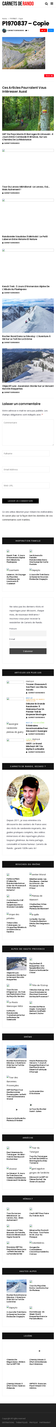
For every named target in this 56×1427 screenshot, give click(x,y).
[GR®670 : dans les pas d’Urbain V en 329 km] (39, 1374)
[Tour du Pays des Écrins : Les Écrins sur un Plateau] (30, 1281)
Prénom (13, 628)
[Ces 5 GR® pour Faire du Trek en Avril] (30, 1209)
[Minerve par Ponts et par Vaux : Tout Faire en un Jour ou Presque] (30, 1226)
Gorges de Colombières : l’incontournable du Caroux (39, 1250)
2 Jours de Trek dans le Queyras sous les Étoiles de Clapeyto (39, 576)
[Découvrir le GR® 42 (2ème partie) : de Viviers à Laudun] (39, 1171)
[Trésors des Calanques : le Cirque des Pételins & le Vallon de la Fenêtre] (17, 916)
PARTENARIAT (45, 1422)
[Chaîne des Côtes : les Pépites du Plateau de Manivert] (39, 898)
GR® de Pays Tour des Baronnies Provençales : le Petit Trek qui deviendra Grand (16, 1094)
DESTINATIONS (8, 1422)
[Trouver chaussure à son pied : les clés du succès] (15, 687)
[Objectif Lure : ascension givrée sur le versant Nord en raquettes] (28, 365)
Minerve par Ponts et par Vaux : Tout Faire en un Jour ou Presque (39, 1233)
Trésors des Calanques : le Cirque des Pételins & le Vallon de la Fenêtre (17, 927)
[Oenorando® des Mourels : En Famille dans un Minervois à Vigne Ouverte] (8, 1226)
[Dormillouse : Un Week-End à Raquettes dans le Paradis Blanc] (30, 1307)
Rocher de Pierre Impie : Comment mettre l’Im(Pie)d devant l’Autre (37, 1010)
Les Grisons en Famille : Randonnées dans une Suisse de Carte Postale (38, 560)
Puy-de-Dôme (39, 722)
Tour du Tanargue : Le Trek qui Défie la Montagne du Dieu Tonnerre (38, 1159)
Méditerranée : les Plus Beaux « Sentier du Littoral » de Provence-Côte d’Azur (38, 883)
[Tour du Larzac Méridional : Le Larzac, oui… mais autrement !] (28, 166)
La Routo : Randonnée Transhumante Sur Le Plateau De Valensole (16, 1015)
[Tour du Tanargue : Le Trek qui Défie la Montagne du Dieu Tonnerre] (39, 1150)
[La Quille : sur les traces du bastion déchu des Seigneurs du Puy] (34, 914)
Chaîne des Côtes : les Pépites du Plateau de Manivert (39, 906)
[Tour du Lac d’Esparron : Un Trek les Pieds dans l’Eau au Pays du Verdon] (8, 985)
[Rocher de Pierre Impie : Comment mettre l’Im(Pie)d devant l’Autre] (30, 1002)
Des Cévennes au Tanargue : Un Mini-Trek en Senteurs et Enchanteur (16, 1155)
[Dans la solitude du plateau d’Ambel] (17, 1109)
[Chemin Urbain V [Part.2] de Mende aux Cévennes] (39, 1350)
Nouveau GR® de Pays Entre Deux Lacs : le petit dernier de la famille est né (16, 1250)
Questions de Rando (35, 699)
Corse (29, 739)
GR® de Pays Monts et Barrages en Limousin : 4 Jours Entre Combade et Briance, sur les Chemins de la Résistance (27, 137)
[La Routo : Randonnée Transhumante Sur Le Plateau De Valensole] (17, 1004)
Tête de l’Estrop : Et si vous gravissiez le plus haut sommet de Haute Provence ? (39, 993)
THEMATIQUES (22, 1422)
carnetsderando (15, 30)
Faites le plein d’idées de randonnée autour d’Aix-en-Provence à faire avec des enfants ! (16, 884)
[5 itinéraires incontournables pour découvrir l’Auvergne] (15, 728)
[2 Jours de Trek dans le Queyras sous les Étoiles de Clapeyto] (34, 570)
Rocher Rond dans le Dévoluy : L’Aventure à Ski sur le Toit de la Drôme (26, 338)
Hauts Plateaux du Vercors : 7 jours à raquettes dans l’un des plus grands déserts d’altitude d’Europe (39, 1066)
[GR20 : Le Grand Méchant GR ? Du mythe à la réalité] (15, 745)
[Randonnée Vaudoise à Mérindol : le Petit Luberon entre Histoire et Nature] (28, 216)
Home (4, 18)
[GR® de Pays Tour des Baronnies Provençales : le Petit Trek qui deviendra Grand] (17, 1081)
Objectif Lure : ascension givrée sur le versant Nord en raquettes (28, 387)
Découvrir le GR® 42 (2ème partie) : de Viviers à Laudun (38, 1179)
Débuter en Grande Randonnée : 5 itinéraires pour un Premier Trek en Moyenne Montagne (36, 709)
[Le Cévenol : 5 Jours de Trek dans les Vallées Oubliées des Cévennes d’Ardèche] (12, 1169)
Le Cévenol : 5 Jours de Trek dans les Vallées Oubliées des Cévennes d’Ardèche (16, 1176)
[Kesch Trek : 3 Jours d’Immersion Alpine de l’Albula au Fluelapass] (28, 266)
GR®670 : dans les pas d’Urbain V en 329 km (37, 1385)
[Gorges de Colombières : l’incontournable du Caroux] (36, 1243)
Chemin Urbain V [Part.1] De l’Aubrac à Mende (16, 1385)
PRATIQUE (30, 681)
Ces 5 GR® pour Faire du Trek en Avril (39, 1214)
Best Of (29, 698)
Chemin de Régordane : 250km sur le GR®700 (16, 1361)
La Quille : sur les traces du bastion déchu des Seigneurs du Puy (39, 922)
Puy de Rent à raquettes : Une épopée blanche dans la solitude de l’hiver (38, 968)
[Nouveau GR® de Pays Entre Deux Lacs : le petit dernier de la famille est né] (8, 1243)
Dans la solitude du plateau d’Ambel (16, 1119)
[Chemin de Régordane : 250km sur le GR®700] (17, 1350)
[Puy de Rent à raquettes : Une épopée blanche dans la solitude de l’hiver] (30, 959)
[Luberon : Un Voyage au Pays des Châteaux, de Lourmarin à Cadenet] (13, 570)
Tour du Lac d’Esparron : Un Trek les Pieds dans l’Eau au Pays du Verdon (16, 993)
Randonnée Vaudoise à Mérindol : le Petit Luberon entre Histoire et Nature (25, 238)
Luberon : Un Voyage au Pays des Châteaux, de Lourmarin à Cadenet (16, 579)
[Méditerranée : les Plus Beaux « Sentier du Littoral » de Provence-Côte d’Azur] (37, 874)
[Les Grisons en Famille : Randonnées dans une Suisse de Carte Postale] (30, 551)
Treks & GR (30, 701)
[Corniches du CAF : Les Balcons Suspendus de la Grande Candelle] (8, 896)
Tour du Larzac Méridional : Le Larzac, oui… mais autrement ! (25, 188)
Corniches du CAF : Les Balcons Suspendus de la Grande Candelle (15, 903)
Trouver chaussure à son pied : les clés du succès (36, 687)
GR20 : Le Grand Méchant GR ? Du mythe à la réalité (35, 746)
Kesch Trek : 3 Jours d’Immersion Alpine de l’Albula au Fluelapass (26, 288)
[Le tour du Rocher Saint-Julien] (30, 1105)
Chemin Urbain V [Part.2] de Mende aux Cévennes (38, 1361)
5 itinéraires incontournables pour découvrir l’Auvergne (37, 728)
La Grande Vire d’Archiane (36, 1092)
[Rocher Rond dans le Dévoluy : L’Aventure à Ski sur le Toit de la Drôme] (28, 315)
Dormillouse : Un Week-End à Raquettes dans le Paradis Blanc (38, 1315)
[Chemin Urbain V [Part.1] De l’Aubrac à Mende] (17, 1374)
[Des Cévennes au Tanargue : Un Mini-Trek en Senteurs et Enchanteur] (8, 1148)
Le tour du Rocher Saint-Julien (37, 1110)
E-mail (12, 639)
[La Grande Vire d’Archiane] (39, 1082)
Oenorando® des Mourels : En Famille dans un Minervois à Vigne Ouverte (16, 1233)
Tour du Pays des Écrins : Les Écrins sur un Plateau (39, 1287)
